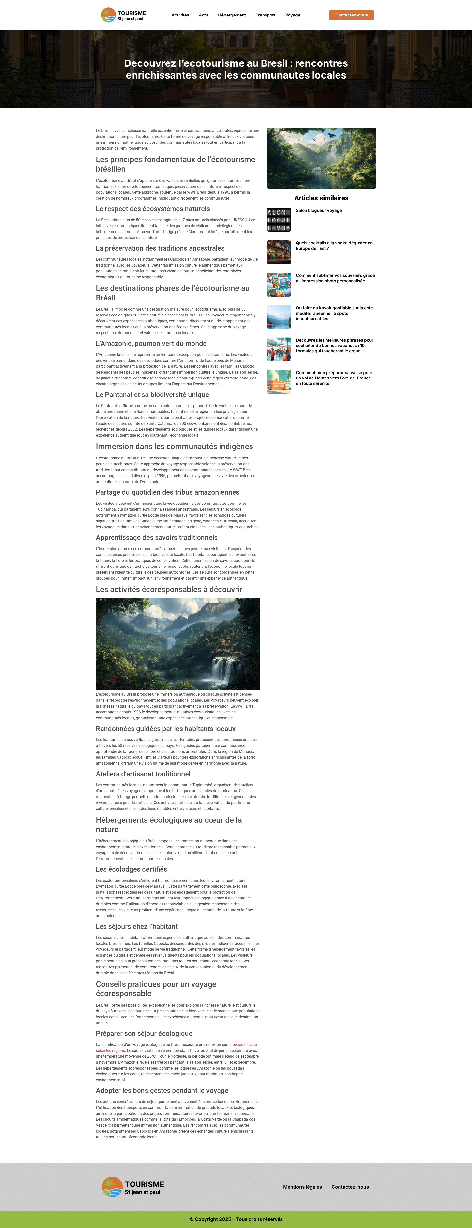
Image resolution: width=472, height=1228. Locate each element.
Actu (203, 15)
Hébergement (232, 15)
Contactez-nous (350, 1187)
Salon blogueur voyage (319, 210)
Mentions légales (302, 1187)
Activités (180, 15)
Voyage (292, 15)
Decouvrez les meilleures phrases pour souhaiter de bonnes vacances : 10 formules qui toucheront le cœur (334, 345)
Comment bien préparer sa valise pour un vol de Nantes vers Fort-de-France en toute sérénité (334, 378)
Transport (265, 15)
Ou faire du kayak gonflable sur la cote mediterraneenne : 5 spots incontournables (334, 313)
